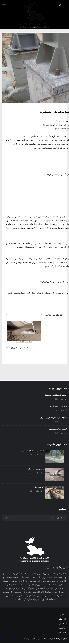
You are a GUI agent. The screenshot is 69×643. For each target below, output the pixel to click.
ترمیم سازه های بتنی (58, 428)
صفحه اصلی (62, 632)
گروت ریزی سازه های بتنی (33, 450)
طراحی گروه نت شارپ (14, 638)
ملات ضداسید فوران (58, 406)
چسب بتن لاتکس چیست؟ (17, 347)
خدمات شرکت (62, 623)
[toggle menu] (4, 5)
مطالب (62, 614)
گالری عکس (62, 619)
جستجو (59, 518)
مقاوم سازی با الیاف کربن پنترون (53, 417)
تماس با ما (61, 628)
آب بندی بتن (39, 487)
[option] (34, 336)
